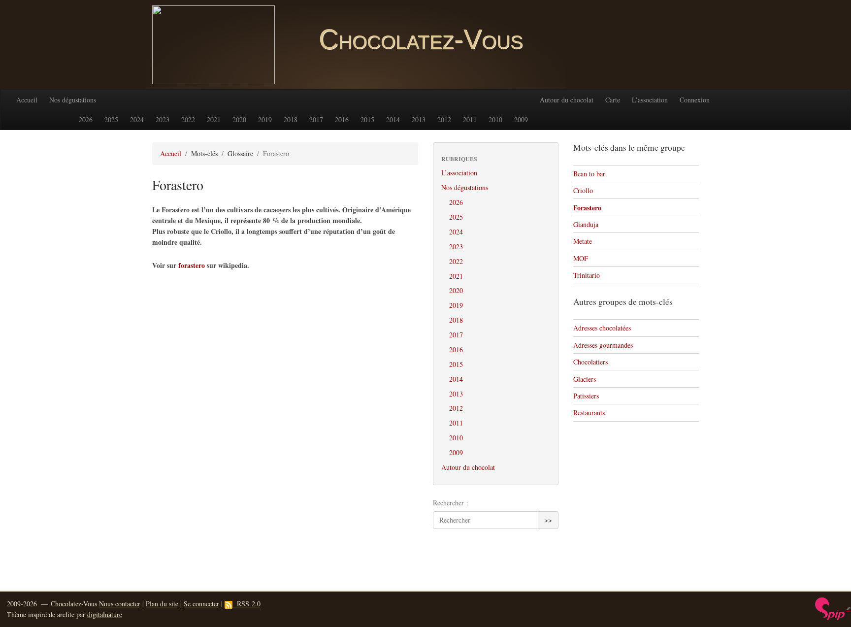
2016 (342, 119)
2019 (265, 119)
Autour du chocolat (566, 99)
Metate (582, 241)
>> (548, 520)
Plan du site (162, 603)
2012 (444, 119)
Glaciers (584, 379)
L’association (650, 99)
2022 (188, 119)
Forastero (587, 207)
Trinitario (586, 275)
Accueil (26, 99)
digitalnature (104, 614)
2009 (521, 119)
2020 (239, 119)
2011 (470, 119)
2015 (367, 119)
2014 (393, 119)
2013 (419, 119)
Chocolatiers (590, 361)
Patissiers (586, 395)
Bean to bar (589, 173)
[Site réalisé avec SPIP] (833, 608)
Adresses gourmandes (603, 345)
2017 (316, 119)
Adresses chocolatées (602, 327)
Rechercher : (450, 502)
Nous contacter (119, 603)
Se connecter (201, 603)
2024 (137, 119)
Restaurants (589, 412)
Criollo (583, 190)
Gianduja (585, 224)
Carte (612, 99)
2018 (290, 119)
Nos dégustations (72, 99)
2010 (495, 119)
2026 (86, 119)
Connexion (695, 99)
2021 (214, 119)
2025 (111, 119)
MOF (580, 258)
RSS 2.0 (246, 603)
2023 (162, 119)
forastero (191, 265)
